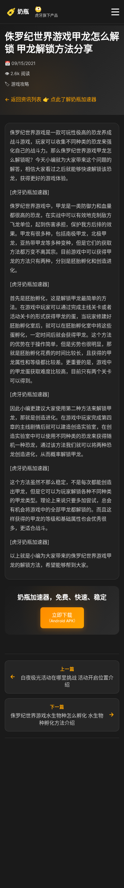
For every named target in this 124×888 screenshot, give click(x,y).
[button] (62, 617)
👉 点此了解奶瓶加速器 (69, 99)
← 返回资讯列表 (23, 99)
